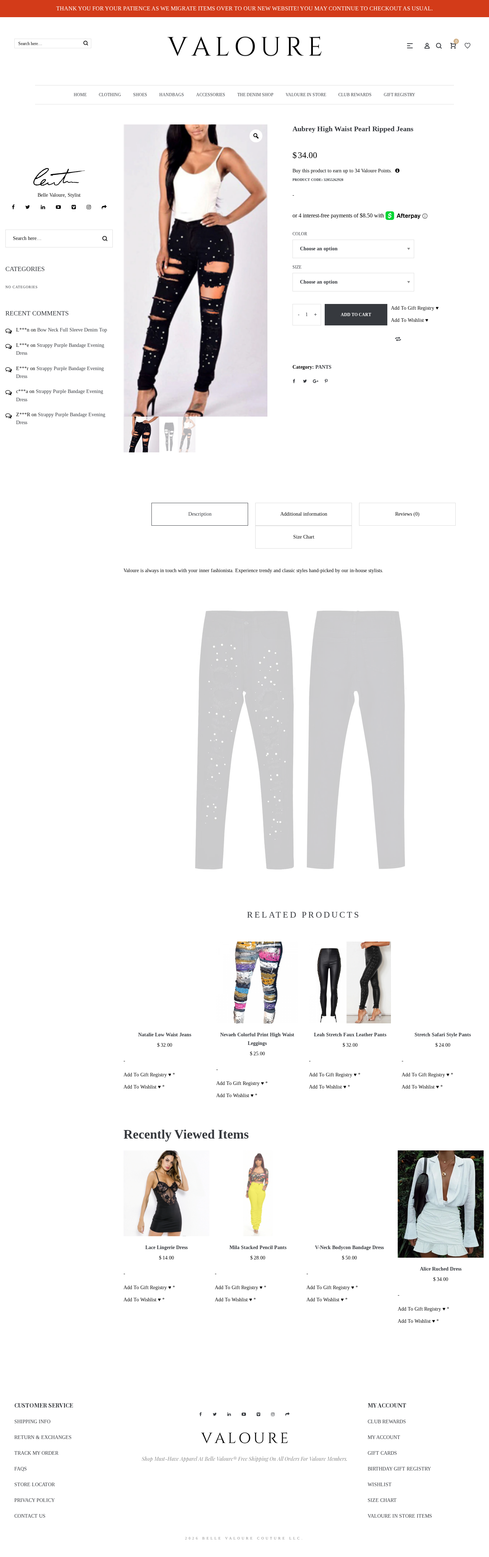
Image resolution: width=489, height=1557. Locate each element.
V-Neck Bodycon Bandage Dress (349, 1483)
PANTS (323, 367)
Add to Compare (398, 339)
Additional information (303, 514)
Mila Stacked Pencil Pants (257, 1483)
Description (200, 514)
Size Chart (303, 537)
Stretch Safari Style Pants (443, 1270)
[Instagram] (89, 207)
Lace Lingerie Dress (166, 1483)
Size (296, 267)
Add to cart (356, 314)
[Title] (104, 207)
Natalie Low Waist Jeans (164, 1270)
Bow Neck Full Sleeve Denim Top (72, 330)
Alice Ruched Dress (440, 1504)
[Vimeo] (74, 207)
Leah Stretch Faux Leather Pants (350, 1270)
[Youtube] (58, 207)
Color (299, 233)
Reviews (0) (407, 514)
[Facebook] (13, 207)
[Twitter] (27, 207)
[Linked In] (43, 207)
